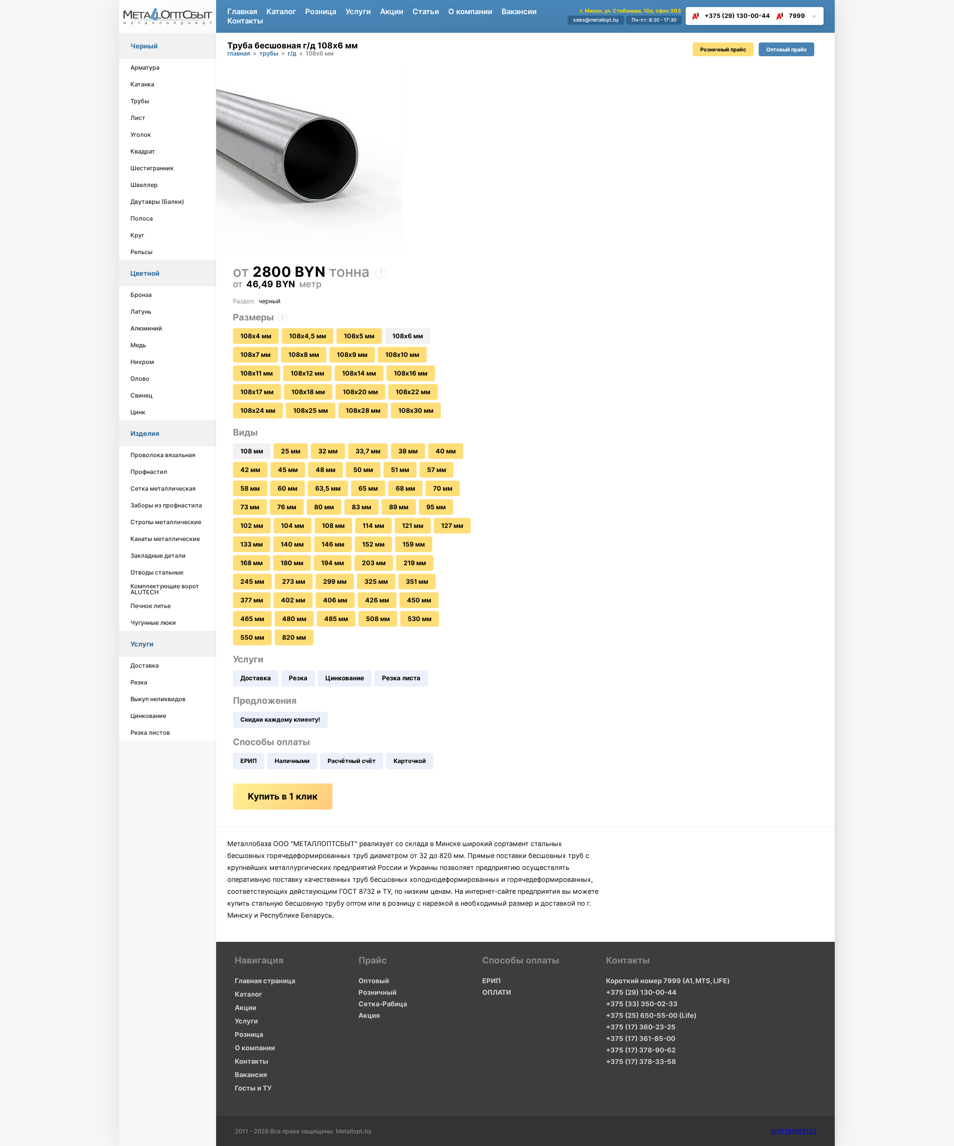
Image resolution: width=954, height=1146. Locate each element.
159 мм (413, 544)
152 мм (373, 544)
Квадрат (142, 151)
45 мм (288, 470)
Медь (138, 345)
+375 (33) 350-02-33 (641, 1004)
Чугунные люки (153, 622)
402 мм (293, 600)
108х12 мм (307, 373)
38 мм (408, 451)
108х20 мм (360, 392)
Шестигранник (152, 168)
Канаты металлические (165, 538)
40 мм (446, 451)
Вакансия (251, 1075)
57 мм (436, 470)
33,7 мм (368, 451)
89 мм (398, 507)
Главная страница (265, 981)
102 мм (251, 525)
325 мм (376, 581)
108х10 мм (402, 354)
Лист (137, 117)
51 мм (400, 470)
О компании (470, 11)
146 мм (333, 544)
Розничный (377, 992)
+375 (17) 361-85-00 (640, 1038)
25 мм (290, 451)
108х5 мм (359, 336)
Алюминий (146, 328)
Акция (369, 1015)
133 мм (251, 544)
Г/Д (292, 53)
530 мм (420, 619)
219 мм (415, 563)
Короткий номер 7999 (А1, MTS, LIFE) (668, 981)
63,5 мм (328, 488)
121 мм (412, 525)
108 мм (333, 525)
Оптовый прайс (786, 49)
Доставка (144, 665)
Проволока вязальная (162, 455)
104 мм (292, 525)
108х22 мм (413, 392)
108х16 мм (410, 373)
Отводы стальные (156, 572)
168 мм (251, 563)
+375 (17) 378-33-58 (641, 1062)
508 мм (378, 619)
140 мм (292, 544)
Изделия (144, 433)
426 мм (377, 600)
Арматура (144, 67)
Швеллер (144, 185)
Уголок (140, 134)
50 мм (363, 470)
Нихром (142, 361)
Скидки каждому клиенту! (280, 719)
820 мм (294, 637)
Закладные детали (158, 555)
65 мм (368, 488)
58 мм (250, 488)
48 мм (325, 470)
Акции (391, 11)
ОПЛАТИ (496, 992)
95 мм (436, 507)
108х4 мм (255, 336)
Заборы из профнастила (166, 505)
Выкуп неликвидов (158, 699)
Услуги (142, 644)
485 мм (336, 619)
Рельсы (141, 252)
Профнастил (148, 471)
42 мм (250, 470)
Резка (138, 682)
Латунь (140, 311)
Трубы (139, 101)
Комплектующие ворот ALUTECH (164, 589)
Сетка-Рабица (382, 1004)
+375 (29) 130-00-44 (737, 15)
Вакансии (519, 11)
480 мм (294, 619)
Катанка (142, 84)
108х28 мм (363, 410)
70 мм (442, 488)
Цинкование (148, 715)
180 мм (292, 563)
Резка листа (401, 678)
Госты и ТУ (253, 1088)
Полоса (141, 218)
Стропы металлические (165, 522)
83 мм (361, 507)
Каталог (281, 11)
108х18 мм (308, 392)
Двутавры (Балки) (157, 201)
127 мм (452, 525)
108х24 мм (257, 410)
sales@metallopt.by (596, 20)
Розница (320, 11)
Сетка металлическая (163, 488)
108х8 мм (303, 354)
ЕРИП (248, 760)
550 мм (252, 637)
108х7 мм (255, 354)
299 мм (335, 581)
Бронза (141, 294)
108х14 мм (359, 373)
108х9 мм (352, 354)
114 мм (373, 525)
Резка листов (150, 732)
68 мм (405, 488)
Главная (242, 11)
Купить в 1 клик (283, 796)
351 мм (417, 581)
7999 (797, 15)
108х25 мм (310, 410)
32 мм (328, 451)
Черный (144, 46)
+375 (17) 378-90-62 (641, 1050)
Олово (139, 378)
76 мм (286, 507)
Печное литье (150, 606)
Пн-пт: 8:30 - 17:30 (654, 20)
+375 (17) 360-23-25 (641, 1027)
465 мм (252, 619)
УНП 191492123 (793, 1131)
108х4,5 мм (307, 336)
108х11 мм (256, 373)
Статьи (426, 11)
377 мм (251, 600)
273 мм (293, 581)
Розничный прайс (723, 49)
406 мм (335, 600)
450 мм (419, 600)
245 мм (252, 581)
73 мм (249, 507)
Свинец (141, 395)
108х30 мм (415, 410)
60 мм (287, 488)
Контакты (245, 20)
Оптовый (373, 981)
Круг (137, 235)
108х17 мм (257, 392)
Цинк (137, 412)
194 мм (332, 563)
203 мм (374, 563)
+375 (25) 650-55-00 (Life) (651, 1015)
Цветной (144, 273)
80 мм (324, 507)
